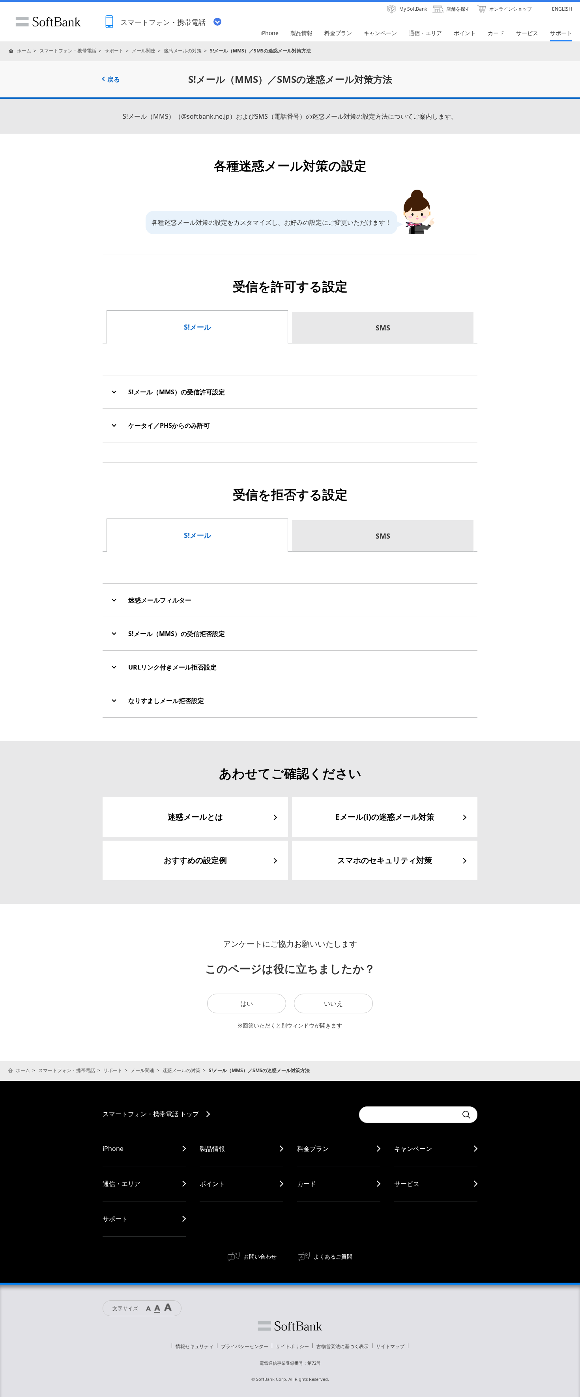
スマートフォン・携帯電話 (67, 50)
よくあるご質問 (333, 1256)
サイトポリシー (292, 1346)
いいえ (333, 1003)
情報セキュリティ (194, 1346)
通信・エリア (121, 1183)
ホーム (24, 50)
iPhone (113, 1148)
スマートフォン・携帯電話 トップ (151, 1114)
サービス (406, 1183)
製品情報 (212, 1148)
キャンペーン (413, 1148)
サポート (114, 50)
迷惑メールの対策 (183, 50)
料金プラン (313, 1148)
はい (246, 1003)
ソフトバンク (290, 1326)
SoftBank (48, 21)
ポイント (212, 1183)
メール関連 (143, 50)
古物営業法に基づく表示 (342, 1346)
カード (306, 1183)
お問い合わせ (260, 1256)
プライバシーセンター (244, 1346)
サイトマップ (390, 1346)
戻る (113, 79)
